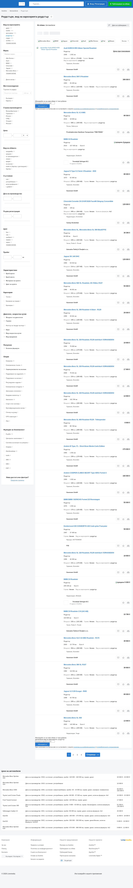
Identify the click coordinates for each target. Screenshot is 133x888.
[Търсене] (31, 4)
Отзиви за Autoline (37, 855)
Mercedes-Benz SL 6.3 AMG (74, 112)
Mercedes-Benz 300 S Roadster (76, 76)
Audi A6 (5, 816)
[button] (123, 69)
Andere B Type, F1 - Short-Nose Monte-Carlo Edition (84, 446)
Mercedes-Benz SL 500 (73, 718)
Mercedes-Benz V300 (10, 790)
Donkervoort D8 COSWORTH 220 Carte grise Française (85, 526)
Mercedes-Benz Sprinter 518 (11, 827)
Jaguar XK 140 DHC (71, 256)
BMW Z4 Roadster (71, 139)
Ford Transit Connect (10, 800)
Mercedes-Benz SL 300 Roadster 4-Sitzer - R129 (82, 310)
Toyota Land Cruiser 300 (11, 805)
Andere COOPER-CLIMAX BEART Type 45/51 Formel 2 (85, 473)
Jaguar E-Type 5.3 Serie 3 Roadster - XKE (80, 171)
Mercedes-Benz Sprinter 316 (11, 777)
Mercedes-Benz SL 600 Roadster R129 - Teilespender (84, 420)
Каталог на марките (37, 859)
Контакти (5, 852)
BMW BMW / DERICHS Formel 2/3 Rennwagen (82, 499)
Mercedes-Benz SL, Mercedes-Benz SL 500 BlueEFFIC (85, 230)
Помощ (4, 848)
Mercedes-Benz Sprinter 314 (11, 783)
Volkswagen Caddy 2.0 (10, 811)
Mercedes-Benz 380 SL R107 (75, 665)
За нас (4, 845)
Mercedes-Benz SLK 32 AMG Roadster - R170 (81, 638)
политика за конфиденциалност (84, 109)
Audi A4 (5, 821)
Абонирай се (42, 106)
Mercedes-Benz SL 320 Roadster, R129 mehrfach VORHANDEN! (89, 340)
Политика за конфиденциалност (42, 848)
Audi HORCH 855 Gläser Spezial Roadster (80, 48)
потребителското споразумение (108, 109)
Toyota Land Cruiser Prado (11, 795)
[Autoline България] (9, 4)
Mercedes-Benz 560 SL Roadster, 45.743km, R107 (83, 283)
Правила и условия (37, 845)
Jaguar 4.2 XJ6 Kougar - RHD (75, 691)
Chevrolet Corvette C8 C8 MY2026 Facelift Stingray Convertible (88, 201)
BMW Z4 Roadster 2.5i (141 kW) (76, 611)
